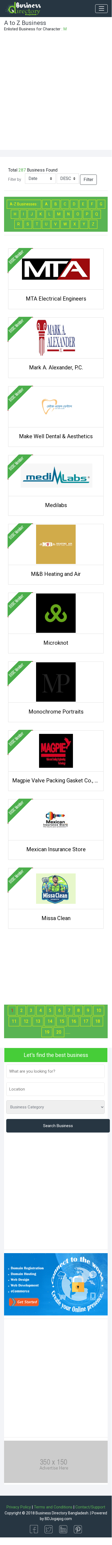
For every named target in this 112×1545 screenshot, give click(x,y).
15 (61, 1021)
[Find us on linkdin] (63, 1528)
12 (26, 1021)
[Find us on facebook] (34, 1528)
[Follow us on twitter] (48, 1528)
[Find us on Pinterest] (78, 1528)
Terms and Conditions (53, 1507)
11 (14, 1021)
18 (97, 1021)
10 (98, 1010)
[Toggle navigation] (101, 8)
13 (38, 1021)
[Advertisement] (56, 91)
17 (85, 1021)
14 (49, 1021)
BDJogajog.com (58, 1519)
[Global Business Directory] (23, 9)
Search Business (58, 1125)
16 (73, 1021)
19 (46, 1032)
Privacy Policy (19, 1507)
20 (58, 1032)
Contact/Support (90, 1507)
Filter (88, 179)
